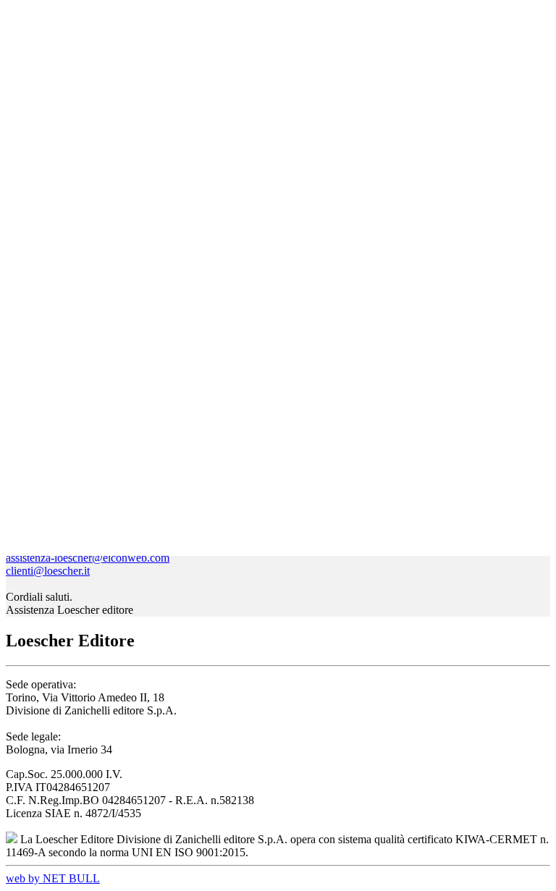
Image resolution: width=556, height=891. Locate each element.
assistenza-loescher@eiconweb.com (87, 558)
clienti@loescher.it (48, 571)
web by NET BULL (53, 878)
